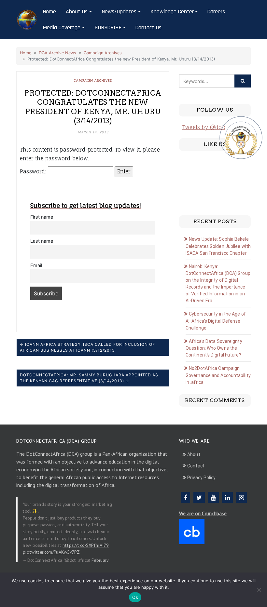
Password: (34, 171)
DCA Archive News (57, 52)
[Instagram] (241, 497)
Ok (135, 597)
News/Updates (119, 11)
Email (36, 265)
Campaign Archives (103, 52)
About (193, 454)
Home (49, 11)
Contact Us (148, 27)
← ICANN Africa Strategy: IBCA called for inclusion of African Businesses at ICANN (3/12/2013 (87, 347)
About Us (77, 11)
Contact (195, 465)
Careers (216, 11)
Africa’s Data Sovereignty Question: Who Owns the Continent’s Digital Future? (214, 348)
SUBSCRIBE (107, 27)
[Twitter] (199, 497)
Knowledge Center (172, 11)
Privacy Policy (201, 477)
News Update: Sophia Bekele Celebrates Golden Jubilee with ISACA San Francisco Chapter (218, 246)
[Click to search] (242, 81)
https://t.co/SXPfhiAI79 (86, 545)
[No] (259, 590)
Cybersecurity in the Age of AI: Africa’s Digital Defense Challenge (216, 320)
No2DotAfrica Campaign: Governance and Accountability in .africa (218, 375)
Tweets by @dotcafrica (211, 127)
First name (41, 217)
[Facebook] (185, 497)
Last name (41, 241)
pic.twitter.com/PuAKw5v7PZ (51, 552)
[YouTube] (213, 497)
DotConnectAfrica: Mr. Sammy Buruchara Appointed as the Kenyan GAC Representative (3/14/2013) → (89, 377)
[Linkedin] (227, 497)
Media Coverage (61, 27)
